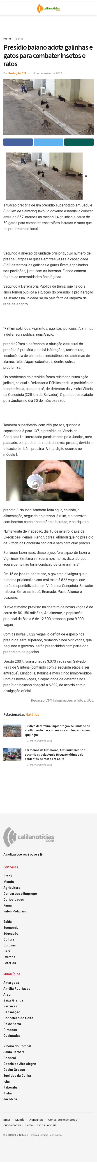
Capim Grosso (14, 1070)
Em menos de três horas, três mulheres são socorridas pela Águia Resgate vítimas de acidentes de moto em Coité (55, 754)
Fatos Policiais (14, 911)
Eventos (9, 957)
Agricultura (11, 888)
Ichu (6, 1081)
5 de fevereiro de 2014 (47, 73)
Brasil (7, 876)
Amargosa (11, 983)
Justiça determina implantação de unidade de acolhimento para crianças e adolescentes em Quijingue (57, 730)
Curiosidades (13, 899)
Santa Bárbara (14, 1052)
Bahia (19, 38)
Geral (7, 951)
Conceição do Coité (18, 1018)
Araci (7, 994)
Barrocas (10, 1006)
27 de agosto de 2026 (39, 741)
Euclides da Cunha (17, 1075)
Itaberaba (10, 1087)
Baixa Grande (13, 1000)
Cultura (8, 939)
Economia (10, 927)
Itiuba (7, 1093)
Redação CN (17, 73)
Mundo (8, 882)
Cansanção (11, 1012)
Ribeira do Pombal (17, 1046)
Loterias (9, 963)
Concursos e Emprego (20, 893)
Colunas (9, 945)
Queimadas (12, 1036)
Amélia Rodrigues (16, 988)
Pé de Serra (12, 1024)
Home (7, 38)
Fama (7, 905)
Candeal (9, 1058)
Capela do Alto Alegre (19, 1064)
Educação (10, 933)
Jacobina (10, 1099)
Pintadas (10, 1030)
